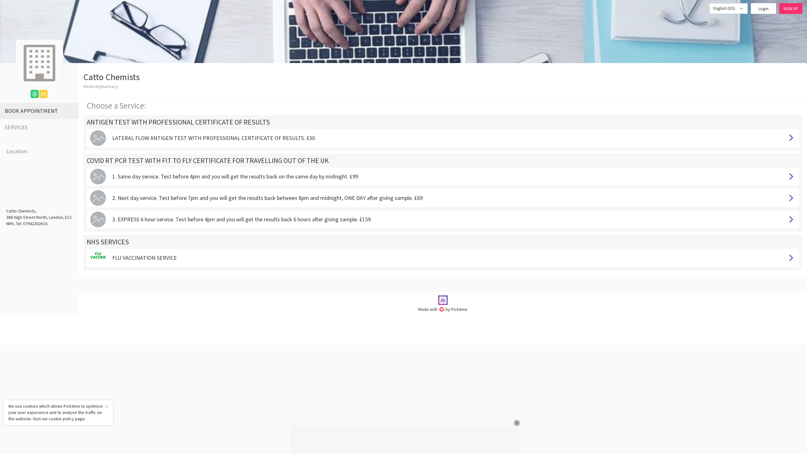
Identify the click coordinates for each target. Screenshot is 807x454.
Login (763, 8)
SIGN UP (790, 8)
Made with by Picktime (443, 309)
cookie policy (61, 419)
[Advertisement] (405, 440)
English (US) (724, 8)
